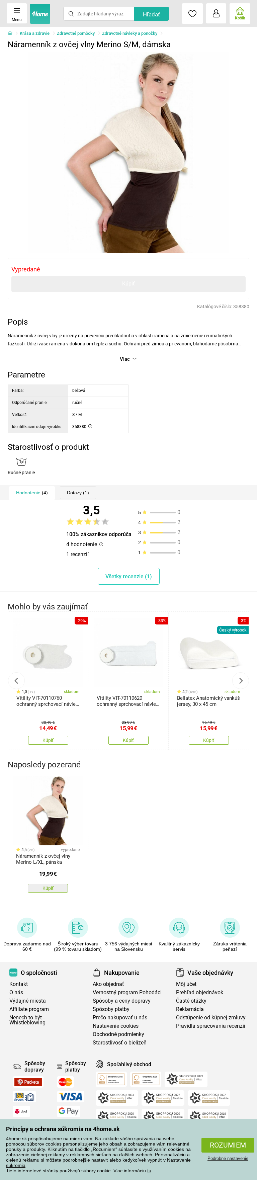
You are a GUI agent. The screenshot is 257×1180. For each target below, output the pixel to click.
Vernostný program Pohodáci (127, 992)
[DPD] (21, 1111)
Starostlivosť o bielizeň (120, 1042)
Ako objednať (108, 984)
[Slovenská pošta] (24, 1096)
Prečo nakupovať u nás (120, 1017)
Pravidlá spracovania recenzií (210, 1025)
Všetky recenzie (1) (128, 576)
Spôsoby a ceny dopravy (122, 1000)
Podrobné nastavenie (227, 1158)
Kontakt (18, 984)
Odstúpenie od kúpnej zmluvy (211, 1017)
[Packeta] (28, 1082)
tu (149, 1170)
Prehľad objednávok (199, 992)
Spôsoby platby (111, 1009)
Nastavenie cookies (116, 1025)
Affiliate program (29, 1009)
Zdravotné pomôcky (76, 33)
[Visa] (70, 1096)
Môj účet (186, 984)
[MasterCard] (65, 1082)
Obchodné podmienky (118, 1034)
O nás (16, 992)
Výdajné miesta (27, 1000)
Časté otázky (191, 1000)
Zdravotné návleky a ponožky (129, 33)
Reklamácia (190, 1009)
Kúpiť (128, 283)
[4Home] (12, 33)
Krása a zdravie (35, 33)
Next (240, 680)
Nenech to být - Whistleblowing (27, 1020)
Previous (16, 680)
